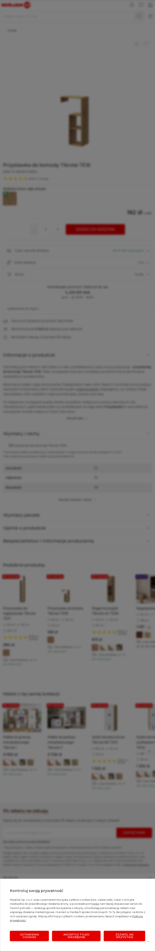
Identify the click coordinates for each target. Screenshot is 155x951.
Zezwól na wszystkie (124, 936)
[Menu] (148, 942)
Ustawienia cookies (29, 936)
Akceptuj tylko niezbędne (76, 936)
